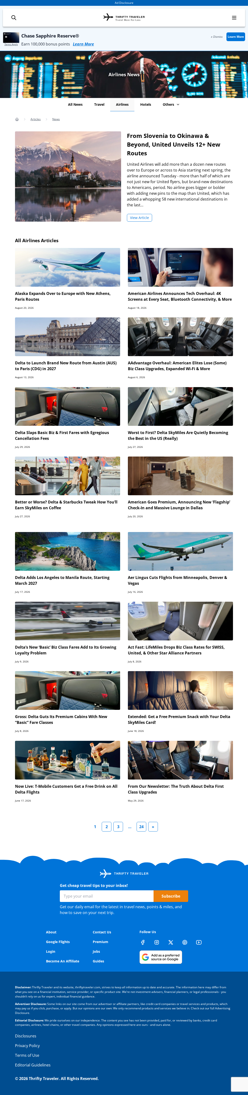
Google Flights (58, 941)
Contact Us (102, 932)
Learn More (83, 44)
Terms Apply (11, 44)
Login (50, 951)
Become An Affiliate (62, 961)
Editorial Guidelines (33, 1065)
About (51, 932)
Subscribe (171, 896)
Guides (98, 961)
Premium (100, 941)
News (56, 119)
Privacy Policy (27, 1045)
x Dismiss (217, 37)
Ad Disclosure (124, 3)
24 (141, 826)
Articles (36, 119)
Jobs (96, 951)
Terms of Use (27, 1055)
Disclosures (25, 1036)
